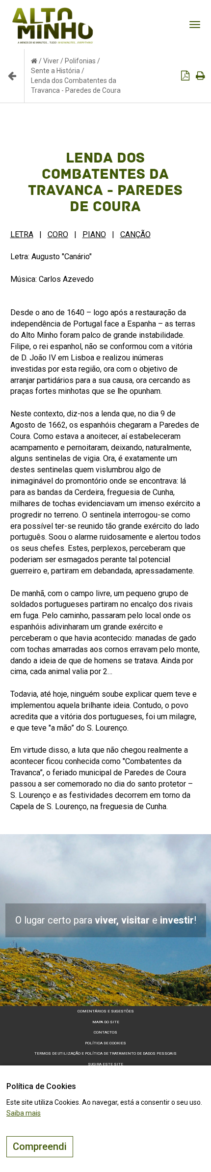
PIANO (94, 234)
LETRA (21, 234)
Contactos (105, 1032)
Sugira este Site (105, 1064)
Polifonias (80, 61)
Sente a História (55, 71)
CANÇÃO (135, 234)
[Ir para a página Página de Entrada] (34, 61)
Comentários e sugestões (106, 1011)
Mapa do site (105, 1022)
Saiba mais (23, 1113)
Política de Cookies (105, 1043)
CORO (58, 234)
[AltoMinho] (53, 12)
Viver (51, 61)
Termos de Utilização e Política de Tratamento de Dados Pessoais (105, 1053)
